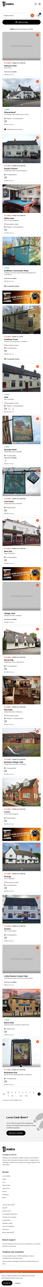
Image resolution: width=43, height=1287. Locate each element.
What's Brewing (7, 1232)
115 (26, 1096)
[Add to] (37, 35)
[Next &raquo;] (39, 1094)
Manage (17, 1283)
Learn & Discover (7, 1204)
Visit (3, 1182)
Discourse (5, 1229)
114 (21, 1096)
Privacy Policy (6, 1211)
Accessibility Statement (9, 1214)
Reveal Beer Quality (12, 224)
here (14, 1246)
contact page (30, 1162)
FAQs (21, 1162)
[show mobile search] (35, 4)
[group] (21, 46)
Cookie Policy (6, 1220)
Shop (4, 1208)
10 (12, 1096)
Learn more (19, 1278)
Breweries (5, 1194)
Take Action (6, 1188)
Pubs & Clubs (6, 1185)
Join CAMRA (6, 1176)
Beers (4, 1197)
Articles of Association (9, 1217)
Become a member (16, 1133)
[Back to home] (8, 4)
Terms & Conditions (8, 1226)
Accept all (7, 1283)
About (4, 1179)
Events (4, 1191)
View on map (23, 22)
